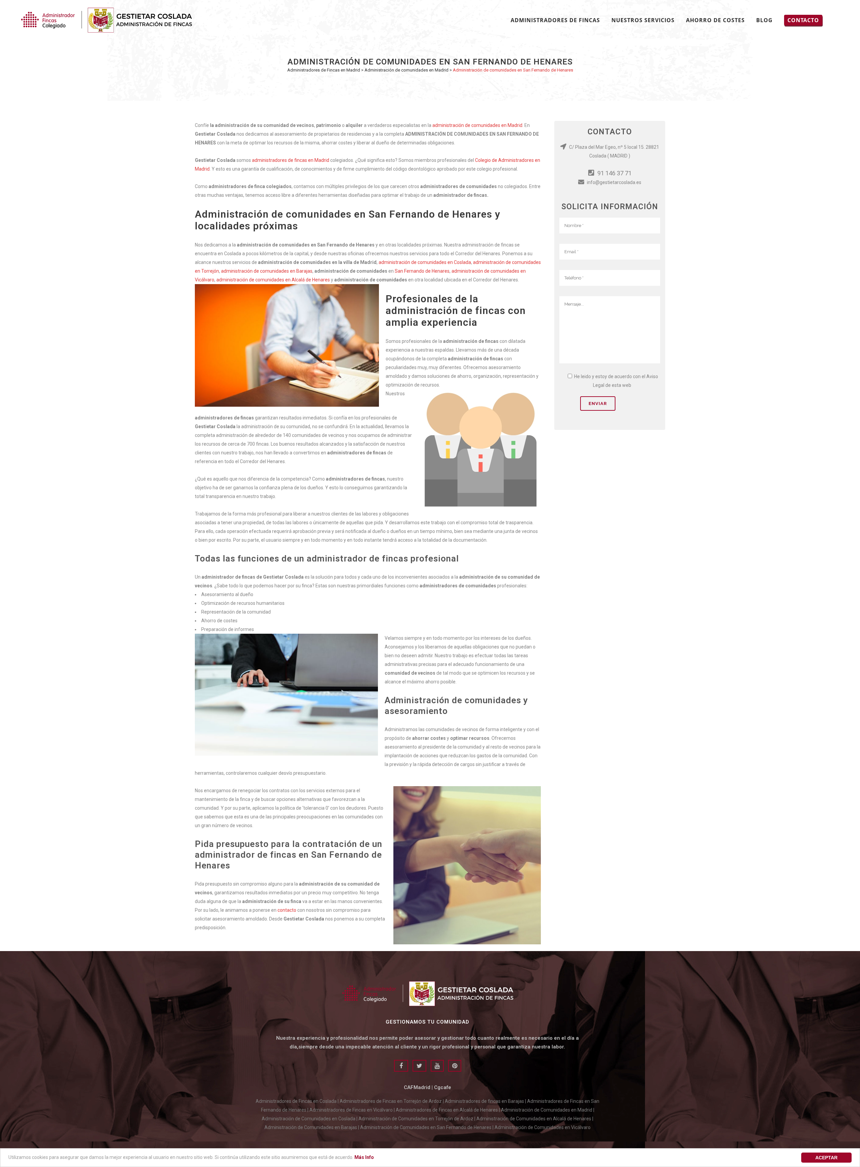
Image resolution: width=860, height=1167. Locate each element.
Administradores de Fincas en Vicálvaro (351, 1110)
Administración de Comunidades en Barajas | (312, 1127)
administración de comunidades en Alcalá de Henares (273, 279)
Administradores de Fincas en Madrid (323, 70)
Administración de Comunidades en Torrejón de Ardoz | (417, 1118)
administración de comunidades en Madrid (477, 125)
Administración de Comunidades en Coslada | (310, 1118)
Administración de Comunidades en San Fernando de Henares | (427, 1127)
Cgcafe (442, 1087)
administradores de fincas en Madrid (290, 160)
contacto (286, 910)
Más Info (364, 1157)
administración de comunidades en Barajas (266, 271)
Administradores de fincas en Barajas (484, 1101)
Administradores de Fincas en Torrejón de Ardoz (391, 1101)
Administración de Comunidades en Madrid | (547, 1110)
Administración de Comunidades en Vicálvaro (542, 1127)
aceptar (826, 1157)
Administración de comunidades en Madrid (406, 70)
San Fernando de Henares (422, 271)
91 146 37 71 (614, 173)
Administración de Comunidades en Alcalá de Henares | (534, 1118)
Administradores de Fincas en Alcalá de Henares (447, 1110)
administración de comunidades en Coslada (425, 262)
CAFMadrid (417, 1087)
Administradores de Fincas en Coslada (296, 1101)
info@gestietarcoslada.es (613, 182)
